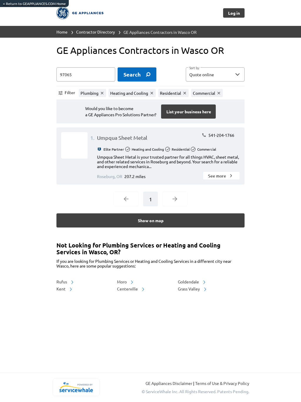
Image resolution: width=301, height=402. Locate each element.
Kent (61, 288)
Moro (122, 281)
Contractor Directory (95, 31)
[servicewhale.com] (76, 387)
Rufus (62, 281)
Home (62, 31)
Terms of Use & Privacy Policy (222, 383)
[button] (215, 74)
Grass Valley (189, 288)
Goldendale (189, 281)
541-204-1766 (221, 135)
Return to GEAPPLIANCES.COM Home (34, 3)
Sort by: (194, 68)
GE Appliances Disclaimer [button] (169, 383)
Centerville (128, 288)
